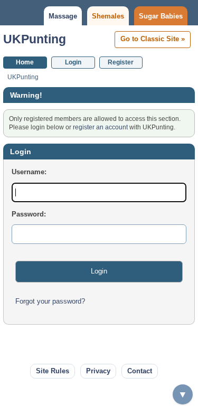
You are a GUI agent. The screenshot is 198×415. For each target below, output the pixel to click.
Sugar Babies (161, 16)
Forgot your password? (50, 301)
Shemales (108, 16)
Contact (139, 371)
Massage (63, 16)
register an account (100, 127)
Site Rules (52, 371)
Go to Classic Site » (152, 39)
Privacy (98, 371)
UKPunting (34, 39)
